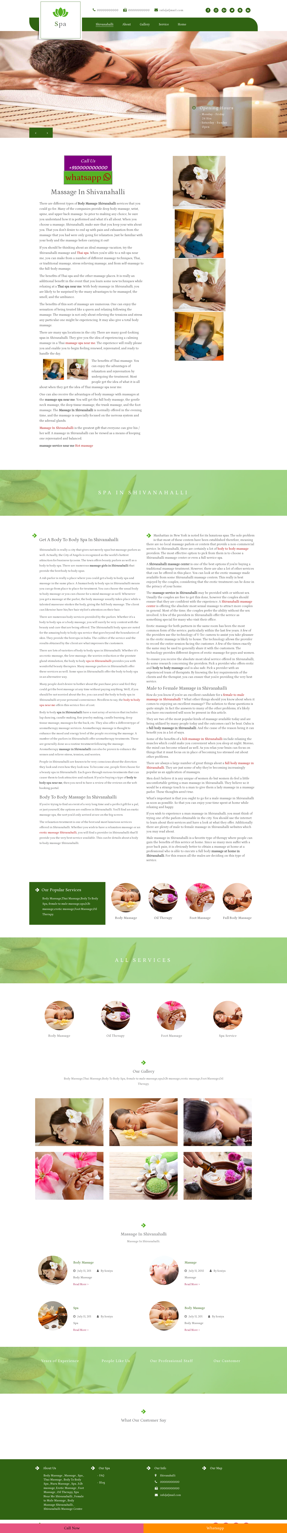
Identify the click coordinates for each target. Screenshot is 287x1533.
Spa (75, 1308)
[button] (35, 133)
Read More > (81, 1284)
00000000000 (108, 10)
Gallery (145, 24)
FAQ (101, 1475)
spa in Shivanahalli (99, 661)
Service (164, 24)
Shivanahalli (168, 1475)
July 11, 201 (84, 1270)
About (126, 24)
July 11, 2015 (196, 1270)
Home (182, 24)
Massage (190, 1262)
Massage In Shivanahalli (56, 428)
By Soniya (107, 1270)
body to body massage (233, 548)
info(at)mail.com (171, 10)
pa (60, 24)
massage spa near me (80, 343)
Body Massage (83, 1262)
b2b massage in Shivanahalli (202, 739)
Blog (102, 1482)
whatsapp (84, 177)
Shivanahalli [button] (104, 24)
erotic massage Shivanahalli (58, 832)
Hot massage (84, 445)
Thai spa (83, 253)
